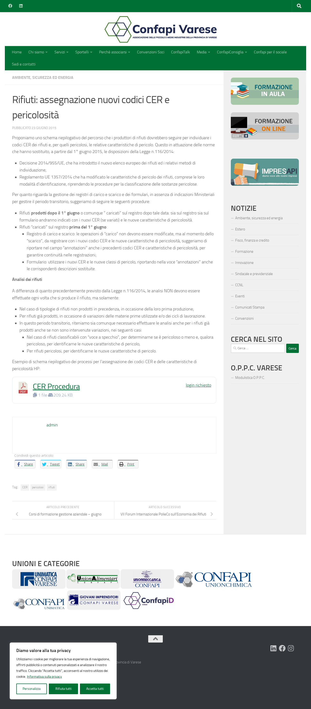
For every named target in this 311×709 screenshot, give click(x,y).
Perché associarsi (113, 52)
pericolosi (38, 487)
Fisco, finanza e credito (252, 240)
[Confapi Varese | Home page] (113, 29)
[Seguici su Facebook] (282, 648)
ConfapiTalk (180, 52)
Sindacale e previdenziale (254, 274)
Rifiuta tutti (63, 689)
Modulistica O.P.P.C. (250, 377)
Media (202, 52)
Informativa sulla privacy (44, 677)
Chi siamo (36, 52)
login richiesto (198, 385)
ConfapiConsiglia (230, 52)
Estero (240, 229)
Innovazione (244, 263)
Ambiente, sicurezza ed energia (42, 77)
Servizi (59, 52)
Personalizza (32, 689)
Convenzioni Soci (150, 52)
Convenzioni (244, 318)
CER (24, 487)
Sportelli (82, 52)
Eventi (240, 296)
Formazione (244, 251)
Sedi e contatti (23, 64)
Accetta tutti (95, 689)
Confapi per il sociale (270, 52)
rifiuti (51, 487)
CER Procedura (56, 386)
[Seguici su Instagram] (291, 648)
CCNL (239, 285)
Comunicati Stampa (249, 307)
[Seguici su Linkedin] (273, 648)
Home (17, 52)
